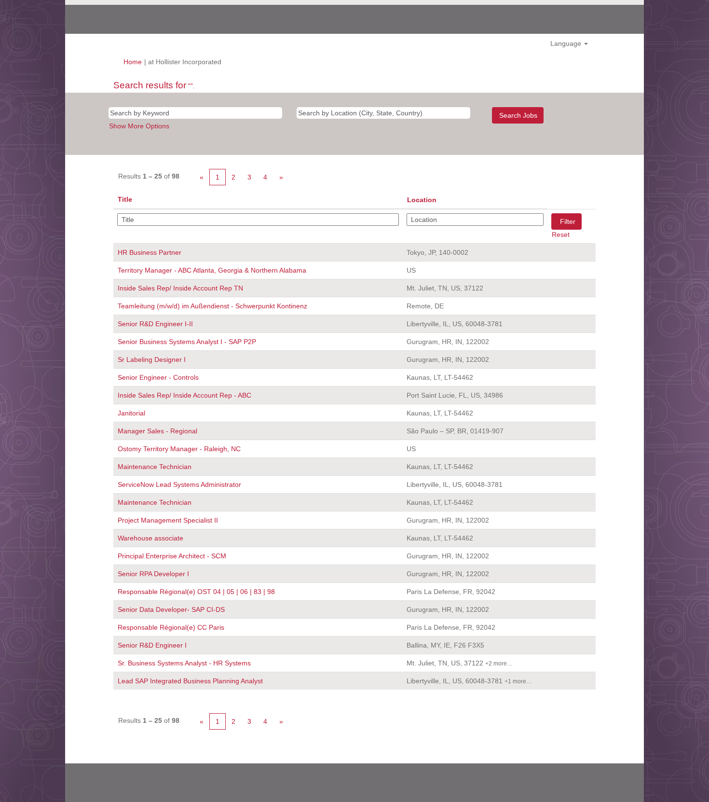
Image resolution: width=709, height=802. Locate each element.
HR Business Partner (149, 252)
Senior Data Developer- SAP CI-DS (171, 609)
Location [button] (421, 200)
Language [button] (566, 43)
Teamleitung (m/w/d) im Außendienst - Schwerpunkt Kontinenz (212, 306)
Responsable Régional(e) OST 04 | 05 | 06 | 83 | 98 (196, 591)
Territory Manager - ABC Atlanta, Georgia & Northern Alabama (212, 270)
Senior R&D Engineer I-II (155, 324)
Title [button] (125, 199)
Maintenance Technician (154, 466)
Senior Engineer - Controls (158, 377)
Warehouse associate (150, 538)
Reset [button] (561, 234)
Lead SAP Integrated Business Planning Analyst (190, 681)
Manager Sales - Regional (157, 431)
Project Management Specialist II (168, 520)
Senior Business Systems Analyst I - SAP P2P (187, 342)
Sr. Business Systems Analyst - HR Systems (184, 663)
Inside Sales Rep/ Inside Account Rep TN (180, 288)
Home (132, 62)
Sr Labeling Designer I (152, 359)
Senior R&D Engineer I (152, 645)
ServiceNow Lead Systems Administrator (179, 484)
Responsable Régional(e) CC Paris (171, 627)
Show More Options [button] (139, 126)
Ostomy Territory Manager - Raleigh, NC (179, 449)
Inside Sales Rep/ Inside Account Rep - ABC (184, 395)
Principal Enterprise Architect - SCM (172, 556)
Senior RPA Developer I (153, 574)
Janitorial (131, 413)
